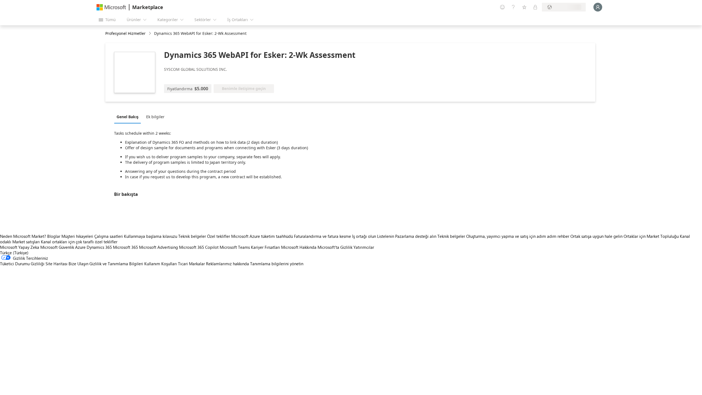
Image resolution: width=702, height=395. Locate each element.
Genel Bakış (127, 116)
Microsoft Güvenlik (57, 247)
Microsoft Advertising (158, 247)
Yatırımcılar (363, 247)
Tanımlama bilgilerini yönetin (276, 263)
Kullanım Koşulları (160, 263)
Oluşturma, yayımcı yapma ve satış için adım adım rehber (517, 236)
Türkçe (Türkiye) (14, 252)
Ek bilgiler (155, 116)
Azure (80, 247)
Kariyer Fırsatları (265, 247)
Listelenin (385, 236)
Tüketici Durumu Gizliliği (22, 263)
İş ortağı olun (364, 236)
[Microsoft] (111, 7)
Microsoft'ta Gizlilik (335, 247)
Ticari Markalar (191, 263)
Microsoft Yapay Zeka (19, 247)
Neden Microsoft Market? (23, 236)
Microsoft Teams (235, 247)
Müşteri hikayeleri (77, 236)
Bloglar (53, 236)
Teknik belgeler (192, 236)
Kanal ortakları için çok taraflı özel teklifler (79, 241)
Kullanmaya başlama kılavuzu (150, 236)
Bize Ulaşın (78, 263)
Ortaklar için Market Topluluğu (651, 236)
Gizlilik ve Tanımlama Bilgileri (116, 263)
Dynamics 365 (99, 247)
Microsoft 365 (125, 247)
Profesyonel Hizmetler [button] (125, 33)
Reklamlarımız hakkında (227, 263)
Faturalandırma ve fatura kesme (322, 236)
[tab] (129, 117)
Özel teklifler (218, 236)
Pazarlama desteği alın (415, 236)
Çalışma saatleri (108, 236)
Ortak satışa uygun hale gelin (596, 236)
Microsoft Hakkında (298, 247)
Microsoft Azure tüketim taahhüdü (262, 236)
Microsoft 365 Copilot (199, 247)
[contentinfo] (150, 34)
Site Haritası (56, 263)
